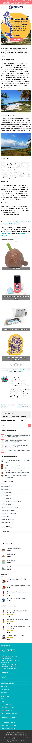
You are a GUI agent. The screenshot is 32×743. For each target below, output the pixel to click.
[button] (20, 108)
